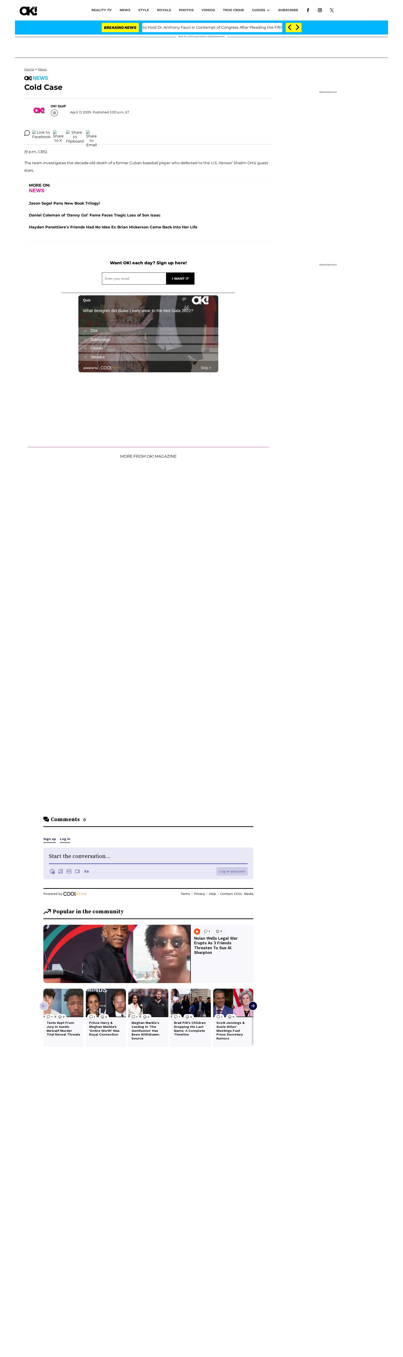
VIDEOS (208, 10)
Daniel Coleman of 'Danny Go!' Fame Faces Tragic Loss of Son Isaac (94, 215)
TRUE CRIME (233, 10)
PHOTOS (186, 10)
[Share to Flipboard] (75, 133)
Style (143, 10)
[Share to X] (58, 133)
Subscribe (288, 10)
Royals (164, 10)
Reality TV (101, 10)
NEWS (125, 10)
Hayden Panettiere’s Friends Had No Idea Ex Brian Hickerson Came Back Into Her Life (113, 227)
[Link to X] (332, 9)
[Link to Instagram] (320, 9)
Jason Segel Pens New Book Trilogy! (64, 203)
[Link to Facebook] (308, 9)
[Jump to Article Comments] (27, 133)
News (42, 69)
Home (29, 69)
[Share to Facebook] (41, 133)
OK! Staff (58, 106)
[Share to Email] (91, 133)
